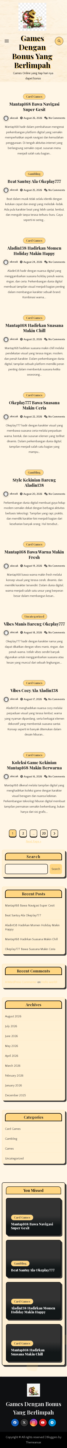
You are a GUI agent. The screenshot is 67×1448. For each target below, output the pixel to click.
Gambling (34, 174)
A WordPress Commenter (21, 982)
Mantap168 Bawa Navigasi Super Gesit (34, 106)
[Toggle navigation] (7, 41)
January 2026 (13, 1085)
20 (44, 833)
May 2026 (11, 1046)
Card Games (34, 96)
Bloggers (52, 1437)
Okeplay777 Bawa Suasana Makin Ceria (34, 405)
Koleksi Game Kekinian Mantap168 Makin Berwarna (34, 765)
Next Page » (33, 841)
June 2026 (11, 1036)
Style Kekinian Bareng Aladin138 (34, 482)
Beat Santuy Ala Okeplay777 (34, 181)
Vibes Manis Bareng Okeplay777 (34, 624)
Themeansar (33, 1442)
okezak (14, 118)
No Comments (57, 118)
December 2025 (15, 1095)
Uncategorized (34, 616)
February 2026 (14, 1075)
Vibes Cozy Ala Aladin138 (34, 690)
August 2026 (13, 1016)
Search (33, 856)
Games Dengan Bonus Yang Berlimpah (32, 51)
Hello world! (49, 982)
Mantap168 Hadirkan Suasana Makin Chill (34, 327)
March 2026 (13, 1065)
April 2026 (11, 1056)
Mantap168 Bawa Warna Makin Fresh (34, 554)
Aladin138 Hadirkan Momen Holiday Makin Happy (34, 250)
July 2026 (11, 1026)
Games (9, 1148)
